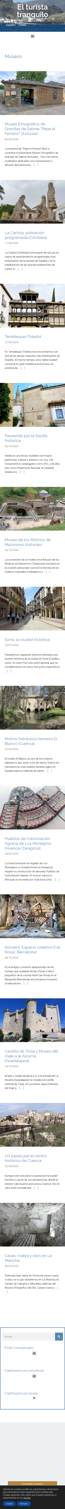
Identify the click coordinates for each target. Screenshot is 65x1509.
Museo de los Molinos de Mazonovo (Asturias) (28, 542)
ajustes (27, 1498)
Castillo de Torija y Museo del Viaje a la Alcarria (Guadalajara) (31, 1056)
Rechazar (24, 1504)
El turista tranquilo (32, 11)
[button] (32, 36)
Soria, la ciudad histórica (27, 639)
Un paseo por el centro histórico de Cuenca (26, 1158)
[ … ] (36, 164)
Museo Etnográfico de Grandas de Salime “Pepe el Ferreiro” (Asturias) (30, 129)
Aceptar (9, 1504)
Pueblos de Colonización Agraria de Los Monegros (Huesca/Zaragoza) (28, 843)
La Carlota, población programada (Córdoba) (26, 235)
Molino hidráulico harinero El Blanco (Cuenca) (31, 741)
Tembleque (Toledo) (23, 336)
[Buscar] (59, 1337)
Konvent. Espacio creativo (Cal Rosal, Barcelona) (32, 949)
